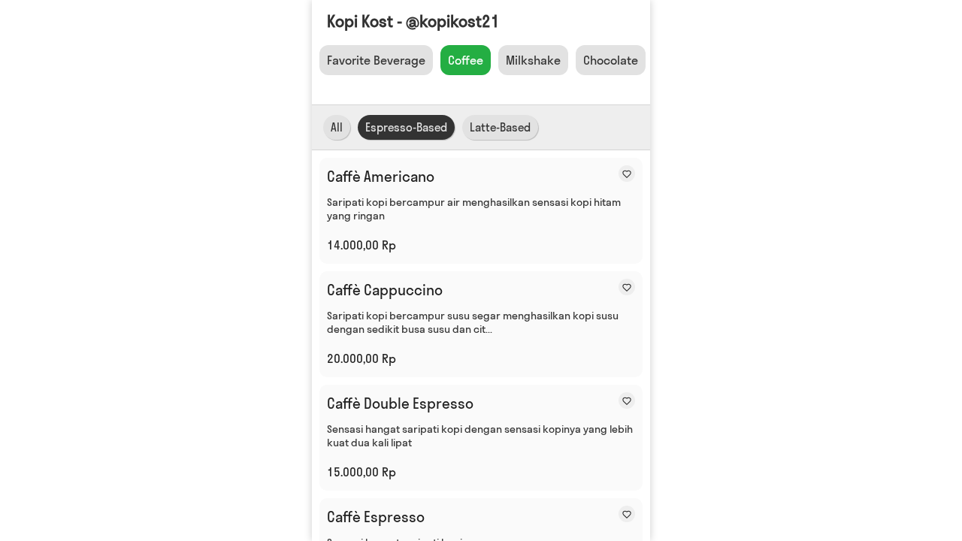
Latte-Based (500, 127)
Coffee (465, 60)
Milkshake (533, 60)
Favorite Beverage (376, 60)
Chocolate (610, 60)
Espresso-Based (406, 127)
